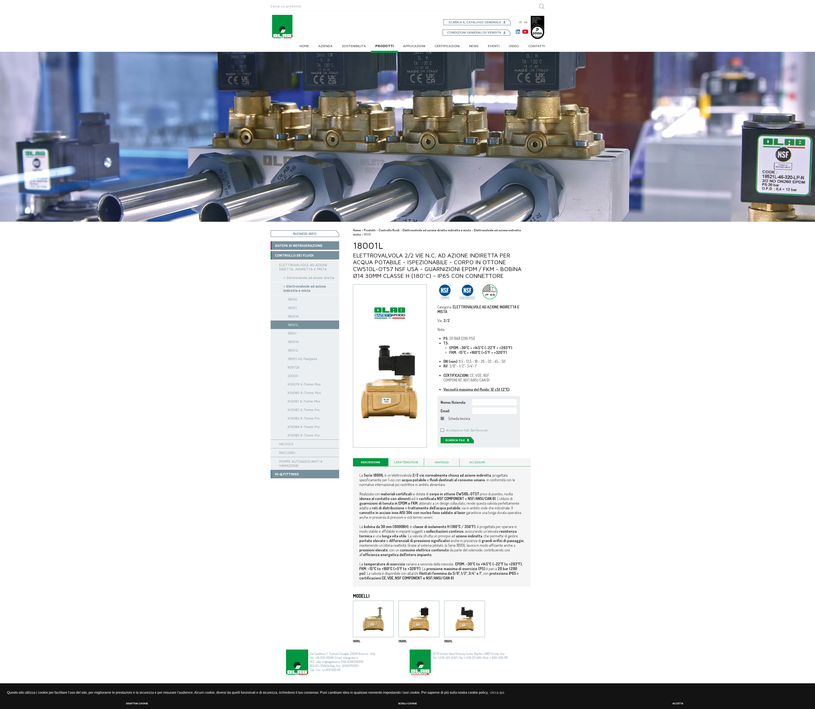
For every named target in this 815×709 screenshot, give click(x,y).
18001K (293, 316)
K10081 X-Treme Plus (304, 401)
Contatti (536, 46)
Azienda (325, 46)
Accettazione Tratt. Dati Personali (467, 430)
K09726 (293, 367)
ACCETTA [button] (677, 703)
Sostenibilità (354, 46)
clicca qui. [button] (497, 692)
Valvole (286, 444)
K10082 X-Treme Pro (304, 410)
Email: (445, 410)
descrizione (370, 462)
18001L (293, 325)
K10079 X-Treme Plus (304, 384)
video (514, 46)
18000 (292, 299)
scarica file (455, 440)
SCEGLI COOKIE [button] (407, 703)
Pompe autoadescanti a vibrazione (300, 463)
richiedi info (304, 234)
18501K (293, 342)
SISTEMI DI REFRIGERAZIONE (299, 245)
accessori (477, 462)
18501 (292, 333)
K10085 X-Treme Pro (304, 435)
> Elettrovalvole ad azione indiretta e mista (304, 288)
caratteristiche (406, 462)
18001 (292, 308)
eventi (494, 46)
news (474, 46)
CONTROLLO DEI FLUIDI (294, 255)
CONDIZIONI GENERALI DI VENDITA (474, 32)
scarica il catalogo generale (474, 22)
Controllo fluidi (389, 230)
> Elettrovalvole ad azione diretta (308, 278)
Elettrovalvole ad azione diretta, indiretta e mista (303, 267)
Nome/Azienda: (453, 402)
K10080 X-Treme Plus (304, 393)
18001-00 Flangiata (302, 359)
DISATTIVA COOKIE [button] (137, 703)
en (525, 22)
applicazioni (414, 46)
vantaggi (442, 462)
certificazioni (447, 46)
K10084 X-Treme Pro (304, 427)
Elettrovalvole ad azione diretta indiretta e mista (437, 230)
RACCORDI (287, 453)
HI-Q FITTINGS (287, 474)
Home (304, 46)
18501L (293, 350)
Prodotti (384, 46)
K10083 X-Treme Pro (304, 418)
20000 (293, 376)
